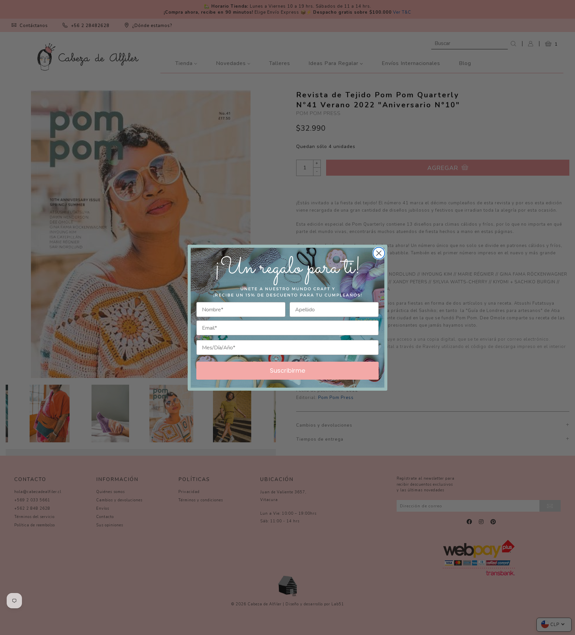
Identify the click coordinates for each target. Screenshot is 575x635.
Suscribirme (287, 370)
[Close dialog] (379, 253)
